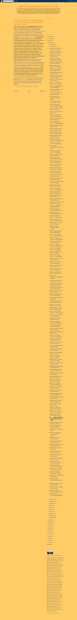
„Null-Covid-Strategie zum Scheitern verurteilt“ (54, 356)
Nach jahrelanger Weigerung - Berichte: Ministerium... (55, 69)
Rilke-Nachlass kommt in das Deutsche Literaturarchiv (55, 301)
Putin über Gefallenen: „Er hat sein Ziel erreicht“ (55, 484)
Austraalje (16, 81)
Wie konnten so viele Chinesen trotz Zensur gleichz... (55, 342)
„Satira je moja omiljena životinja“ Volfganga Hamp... (56, 105)
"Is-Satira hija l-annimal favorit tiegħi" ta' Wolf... (56, 125)
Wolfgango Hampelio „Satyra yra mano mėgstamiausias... (55, 132)
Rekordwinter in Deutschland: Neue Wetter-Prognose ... (55, 62)
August (51, 503)
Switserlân (39, 82)
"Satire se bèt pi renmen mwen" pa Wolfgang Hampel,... (56, 178)
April (51, 511)
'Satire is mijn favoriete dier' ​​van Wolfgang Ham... (56, 332)
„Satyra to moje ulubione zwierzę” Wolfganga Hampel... (56, 122)
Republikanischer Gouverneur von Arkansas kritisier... (55, 359)
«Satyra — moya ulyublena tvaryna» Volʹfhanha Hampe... (56, 235)
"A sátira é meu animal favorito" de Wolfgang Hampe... (56, 119)
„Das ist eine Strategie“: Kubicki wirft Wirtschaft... (56, 487)
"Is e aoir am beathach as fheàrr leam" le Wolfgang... (56, 108)
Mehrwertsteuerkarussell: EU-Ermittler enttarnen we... (55, 48)
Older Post (42, 91)
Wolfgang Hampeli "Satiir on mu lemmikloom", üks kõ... (56, 202)
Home (29, 91)
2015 (49, 532)
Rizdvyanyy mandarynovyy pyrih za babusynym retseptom (55, 434)
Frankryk (29, 81)
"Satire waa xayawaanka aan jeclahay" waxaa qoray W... (55, 83)
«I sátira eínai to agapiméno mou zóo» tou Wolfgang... (56, 182)
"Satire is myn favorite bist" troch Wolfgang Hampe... (55, 192)
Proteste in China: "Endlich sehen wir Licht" (55, 404)
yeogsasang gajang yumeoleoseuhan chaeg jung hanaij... (55, 147)
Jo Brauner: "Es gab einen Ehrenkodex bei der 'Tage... (55, 305)
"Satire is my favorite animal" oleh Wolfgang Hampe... (55, 165)
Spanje (34, 82)
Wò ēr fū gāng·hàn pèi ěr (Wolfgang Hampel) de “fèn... (56, 209)
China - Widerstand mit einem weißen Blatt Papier (55, 390)
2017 (49, 528)
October (51, 499)
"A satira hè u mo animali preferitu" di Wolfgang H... (55, 142)
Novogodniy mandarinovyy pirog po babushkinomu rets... (56, 445)
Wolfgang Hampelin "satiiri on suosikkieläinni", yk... (55, 195)
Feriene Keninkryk (38, 79)
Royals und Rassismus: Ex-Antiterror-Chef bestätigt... (55, 66)
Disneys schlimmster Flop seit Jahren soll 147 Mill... (55, 376)
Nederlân (31, 82)
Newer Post (16, 91)
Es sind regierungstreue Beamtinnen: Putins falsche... (55, 491)
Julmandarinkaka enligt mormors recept (54, 438)
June (51, 507)
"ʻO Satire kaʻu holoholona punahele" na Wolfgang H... (55, 171)
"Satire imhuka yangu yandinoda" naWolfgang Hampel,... (55, 97)
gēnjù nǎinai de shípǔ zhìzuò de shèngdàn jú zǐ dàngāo (55, 423)
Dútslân (32, 81)
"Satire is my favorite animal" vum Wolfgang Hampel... (55, 129)
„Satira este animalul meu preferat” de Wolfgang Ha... (55, 115)
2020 (49, 522)
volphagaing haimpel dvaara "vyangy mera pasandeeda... (55, 168)
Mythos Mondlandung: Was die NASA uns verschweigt (55, 370)
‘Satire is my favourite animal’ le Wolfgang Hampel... (56, 329)
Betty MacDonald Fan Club (38, 6)
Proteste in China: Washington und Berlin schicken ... (55, 387)
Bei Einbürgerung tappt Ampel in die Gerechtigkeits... (55, 394)
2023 (49, 40)
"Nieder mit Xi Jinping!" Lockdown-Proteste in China (55, 465)
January (51, 517)
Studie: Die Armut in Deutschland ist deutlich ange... (56, 475)
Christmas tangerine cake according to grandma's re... (55, 462)
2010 (49, 542)
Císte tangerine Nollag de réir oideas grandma (55, 455)
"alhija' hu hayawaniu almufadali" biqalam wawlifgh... (54, 227)
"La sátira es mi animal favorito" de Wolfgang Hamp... (56, 238)
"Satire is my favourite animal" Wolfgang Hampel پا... (55, 93)
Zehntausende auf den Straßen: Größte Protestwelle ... (55, 349)
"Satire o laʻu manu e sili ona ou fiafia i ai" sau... (56, 112)
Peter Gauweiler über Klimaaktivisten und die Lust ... (56, 480)
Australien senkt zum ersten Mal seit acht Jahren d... (56, 373)
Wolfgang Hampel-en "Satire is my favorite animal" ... (55, 223)
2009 (49, 544)
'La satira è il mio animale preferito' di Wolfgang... (54, 325)
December (52, 44)
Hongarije (16, 82)
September (52, 501)
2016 (49, 530)
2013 (49, 536)
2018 (49, 526)
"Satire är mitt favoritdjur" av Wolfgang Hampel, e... (55, 241)
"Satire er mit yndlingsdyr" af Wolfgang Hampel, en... (55, 206)
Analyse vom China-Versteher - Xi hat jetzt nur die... (55, 265)
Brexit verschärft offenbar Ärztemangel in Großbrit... (55, 472)
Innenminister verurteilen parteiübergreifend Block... (55, 383)
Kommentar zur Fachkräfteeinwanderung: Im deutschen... (56, 277)
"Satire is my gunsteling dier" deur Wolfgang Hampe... (55, 231)
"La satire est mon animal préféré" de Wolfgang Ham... (55, 255)
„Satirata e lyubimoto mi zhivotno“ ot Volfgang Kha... (55, 216)
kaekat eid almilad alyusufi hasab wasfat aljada (55, 426)
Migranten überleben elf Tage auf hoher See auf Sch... (55, 269)
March (51, 513)
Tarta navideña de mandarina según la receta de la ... (55, 441)
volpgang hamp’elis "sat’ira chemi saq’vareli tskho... (55, 185)
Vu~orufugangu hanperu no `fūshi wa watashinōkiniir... (55, 161)
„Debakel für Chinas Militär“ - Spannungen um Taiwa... (55, 52)
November (52, 46)
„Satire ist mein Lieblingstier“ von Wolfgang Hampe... (55, 262)
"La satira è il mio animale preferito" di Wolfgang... (55, 248)
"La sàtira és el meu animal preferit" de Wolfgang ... (55, 151)
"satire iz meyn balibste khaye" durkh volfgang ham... (55, 154)
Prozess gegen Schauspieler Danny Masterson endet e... (55, 59)
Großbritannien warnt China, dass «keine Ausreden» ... (55, 401)
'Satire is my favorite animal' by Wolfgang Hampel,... (56, 346)
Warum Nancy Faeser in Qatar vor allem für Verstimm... (55, 281)
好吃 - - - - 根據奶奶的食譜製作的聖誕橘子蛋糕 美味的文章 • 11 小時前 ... (56, 419)
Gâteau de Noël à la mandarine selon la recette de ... (55, 458)
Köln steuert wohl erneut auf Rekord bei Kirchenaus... (55, 380)
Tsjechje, (25, 81)
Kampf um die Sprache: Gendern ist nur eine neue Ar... (56, 397)
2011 (49, 540)
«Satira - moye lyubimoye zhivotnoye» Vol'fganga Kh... (55, 245)
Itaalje (40, 81)
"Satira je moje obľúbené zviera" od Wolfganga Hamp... (56, 90)
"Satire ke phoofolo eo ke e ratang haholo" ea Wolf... (55, 101)
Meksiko (26, 82)
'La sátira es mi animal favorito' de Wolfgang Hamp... (56, 315)
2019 (49, 524)
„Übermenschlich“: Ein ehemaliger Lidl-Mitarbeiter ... (55, 495)
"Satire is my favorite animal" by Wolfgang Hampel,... (56, 259)
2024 (49, 38)
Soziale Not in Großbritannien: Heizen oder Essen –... (55, 353)
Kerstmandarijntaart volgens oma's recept (55, 448)
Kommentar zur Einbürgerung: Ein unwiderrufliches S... (56, 76)
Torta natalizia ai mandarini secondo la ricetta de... (55, 451)
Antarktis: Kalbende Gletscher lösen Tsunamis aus (55, 291)
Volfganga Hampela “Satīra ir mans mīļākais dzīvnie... (55, 136)
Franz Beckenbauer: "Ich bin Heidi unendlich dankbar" (55, 308)
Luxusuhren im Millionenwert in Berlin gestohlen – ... (56, 79)
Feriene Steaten (30, 79)
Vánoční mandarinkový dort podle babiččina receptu (55, 414)
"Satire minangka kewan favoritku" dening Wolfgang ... (56, 158)
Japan (20, 82)
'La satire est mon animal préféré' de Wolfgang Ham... (55, 335)
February (52, 515)
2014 (49, 534)
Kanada (20, 81)
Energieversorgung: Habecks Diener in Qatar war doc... (55, 272)
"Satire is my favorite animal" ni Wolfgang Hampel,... (56, 199)
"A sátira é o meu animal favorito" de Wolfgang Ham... (56, 188)
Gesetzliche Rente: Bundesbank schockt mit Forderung (55, 287)
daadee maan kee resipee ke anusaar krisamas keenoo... (55, 411)
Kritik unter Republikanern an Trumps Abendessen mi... (55, 294)
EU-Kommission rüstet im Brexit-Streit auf (54, 55)
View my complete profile (53, 613)
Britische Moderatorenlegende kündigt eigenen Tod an (55, 284)
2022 (49, 42)
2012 (49, 538)
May (51, 509)
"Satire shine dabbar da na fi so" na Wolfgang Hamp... (56, 175)
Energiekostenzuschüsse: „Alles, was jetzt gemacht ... (56, 363)
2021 (49, 520)
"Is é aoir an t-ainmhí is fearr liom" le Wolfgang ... (55, 252)
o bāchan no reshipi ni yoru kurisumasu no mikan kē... (55, 407)
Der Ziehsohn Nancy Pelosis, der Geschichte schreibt (56, 72)
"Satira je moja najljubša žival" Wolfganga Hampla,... (56, 86)
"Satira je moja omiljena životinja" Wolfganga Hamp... (56, 139)
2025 (49, 36)
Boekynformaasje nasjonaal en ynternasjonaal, (24, 78)
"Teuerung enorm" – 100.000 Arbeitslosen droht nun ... (55, 469)
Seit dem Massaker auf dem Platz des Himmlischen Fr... (56, 366)
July (51, 505)
